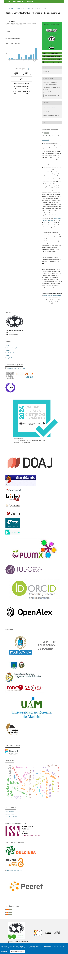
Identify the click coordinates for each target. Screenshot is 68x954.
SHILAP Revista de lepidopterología (20, 1)
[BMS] (12, 736)
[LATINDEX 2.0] (12, 501)
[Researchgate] (12, 534)
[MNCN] (24, 692)
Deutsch (7, 355)
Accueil (7, 8)
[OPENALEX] (29, 619)
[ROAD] (13, 870)
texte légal (51, 220)
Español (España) (10, 353)
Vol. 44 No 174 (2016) (24, 8)
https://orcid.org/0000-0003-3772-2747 (13, 24)
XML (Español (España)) (51, 62)
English (7, 345)
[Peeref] (26, 899)
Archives (14, 8)
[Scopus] (19, 380)
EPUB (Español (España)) (52, 59)
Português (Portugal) (11, 348)
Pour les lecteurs (9, 811)
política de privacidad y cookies (28, 947)
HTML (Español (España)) (52, 56)
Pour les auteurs (9, 814)
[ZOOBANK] (20, 486)
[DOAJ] (30, 472)
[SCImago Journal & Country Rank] (15, 368)
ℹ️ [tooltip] (28, 69)
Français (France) (10, 358)
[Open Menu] (5, 1)
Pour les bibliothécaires (11, 816)
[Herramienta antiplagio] (11, 754)
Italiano (7, 350)
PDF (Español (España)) (51, 53)
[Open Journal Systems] (57, 934)
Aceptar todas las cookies (17, 951)
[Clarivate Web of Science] (10, 392)
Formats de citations (50, 95)
